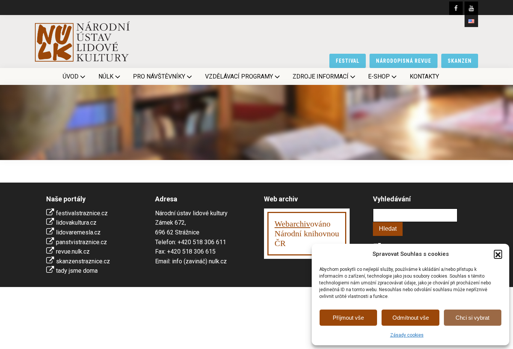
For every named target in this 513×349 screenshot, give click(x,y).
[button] (498, 254)
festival (348, 61)
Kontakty (424, 76)
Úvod (70, 76)
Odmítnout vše (410, 317)
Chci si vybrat (472, 317)
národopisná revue (403, 61)
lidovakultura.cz (76, 222)
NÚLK (105, 76)
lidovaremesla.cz (78, 232)
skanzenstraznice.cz (83, 261)
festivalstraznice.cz (82, 213)
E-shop (379, 76)
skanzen (460, 61)
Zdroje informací (321, 76)
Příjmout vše (348, 317)
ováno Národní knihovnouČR (307, 233)
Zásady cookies (407, 335)
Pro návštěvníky (159, 76)
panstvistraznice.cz (81, 242)
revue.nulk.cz (73, 251)
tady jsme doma (77, 270)
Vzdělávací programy (239, 76)
